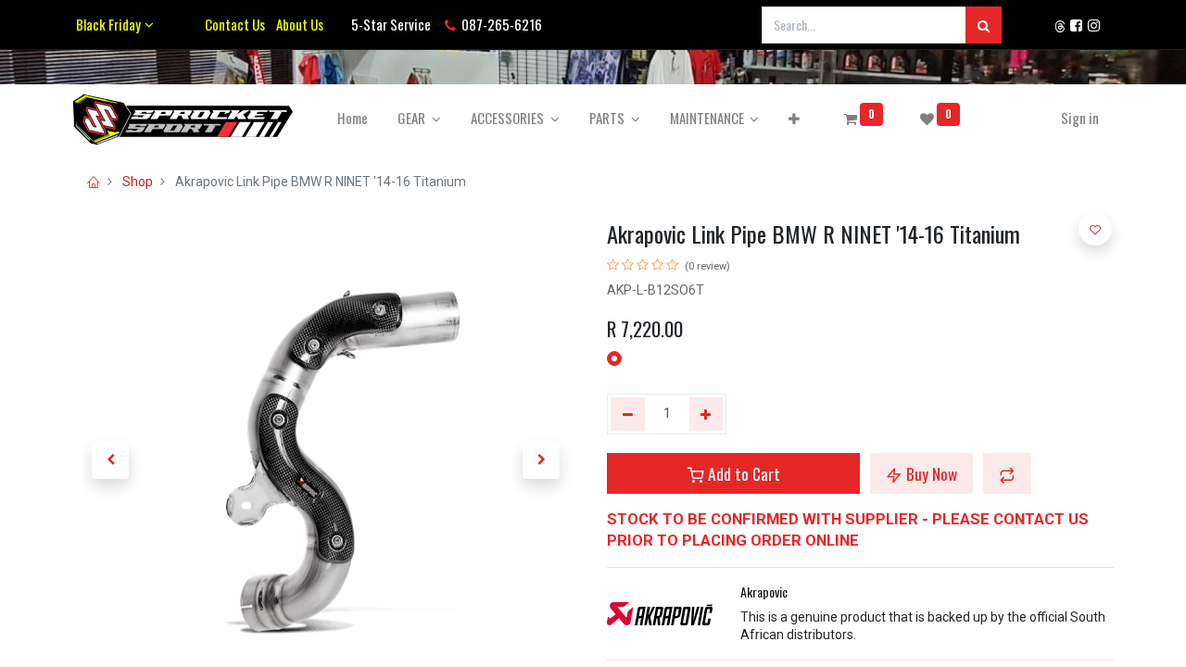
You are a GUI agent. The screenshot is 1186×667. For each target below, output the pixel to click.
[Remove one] (628, 414)
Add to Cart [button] (742, 473)
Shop (137, 181)
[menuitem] (352, 118)
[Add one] (706, 414)
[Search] (983, 25)
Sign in (1080, 117)
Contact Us (235, 24)
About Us (297, 24)
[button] (794, 118)
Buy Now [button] (929, 473)
